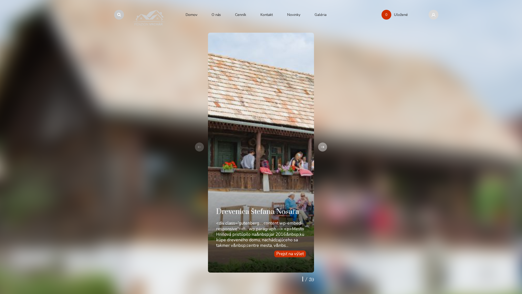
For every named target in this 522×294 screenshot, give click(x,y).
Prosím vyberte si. (498, 270)
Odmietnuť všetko (496, 281)
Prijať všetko (461, 281)
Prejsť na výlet (290, 254)
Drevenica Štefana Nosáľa (257, 211)
